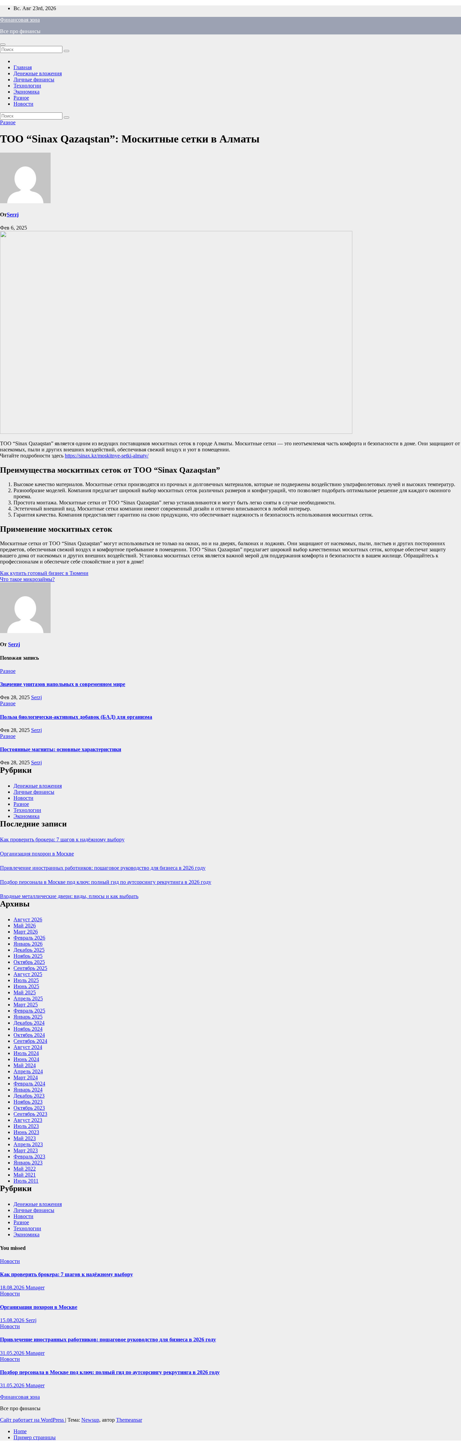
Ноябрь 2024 (28, 1029)
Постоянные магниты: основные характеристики (60, 749)
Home (20, 1431)
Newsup (90, 1420)
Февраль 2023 (29, 1156)
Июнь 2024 (26, 1059)
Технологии (27, 85)
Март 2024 (25, 1077)
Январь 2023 (28, 1162)
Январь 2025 (28, 1017)
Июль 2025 (26, 980)
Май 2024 (24, 1065)
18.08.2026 (13, 1287)
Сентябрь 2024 (30, 1041)
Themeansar (129, 1420)
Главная (22, 67)
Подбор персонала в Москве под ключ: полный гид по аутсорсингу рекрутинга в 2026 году (105, 882)
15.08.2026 (13, 1320)
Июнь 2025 (26, 986)
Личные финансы (33, 79)
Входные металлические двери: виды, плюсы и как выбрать (69, 896)
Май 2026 (24, 925)
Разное (21, 98)
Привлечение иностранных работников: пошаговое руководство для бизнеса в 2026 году (103, 868)
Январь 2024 (28, 1090)
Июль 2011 (25, 1181)
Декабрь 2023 (29, 1096)
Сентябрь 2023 (30, 1114)
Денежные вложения (37, 73)
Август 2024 (27, 1047)
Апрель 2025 (28, 998)
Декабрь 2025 (29, 950)
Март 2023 (25, 1150)
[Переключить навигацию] (2, 45)
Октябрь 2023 (29, 1108)
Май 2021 (24, 1175)
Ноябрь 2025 (28, 956)
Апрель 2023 (28, 1144)
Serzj (13, 214)
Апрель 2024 (28, 1071)
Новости (23, 104)
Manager (35, 1287)
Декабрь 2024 (29, 1023)
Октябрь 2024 (29, 1035)
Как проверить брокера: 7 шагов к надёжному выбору (62, 839)
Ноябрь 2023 (28, 1102)
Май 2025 (24, 992)
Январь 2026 (28, 944)
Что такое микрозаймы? (27, 579)
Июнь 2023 (26, 1132)
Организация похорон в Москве (37, 854)
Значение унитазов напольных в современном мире (62, 684)
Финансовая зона (20, 20)
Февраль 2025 (29, 1011)
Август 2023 (27, 1120)
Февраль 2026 (29, 938)
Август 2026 (27, 919)
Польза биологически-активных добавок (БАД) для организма (76, 717)
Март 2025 (25, 1004)
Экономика (26, 92)
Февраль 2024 (29, 1083)
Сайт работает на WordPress (32, 1420)
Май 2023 (24, 1138)
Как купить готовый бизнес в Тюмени (44, 573)
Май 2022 (24, 1169)
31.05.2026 (13, 1353)
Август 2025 (27, 974)
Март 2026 (25, 932)
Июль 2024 (26, 1053)
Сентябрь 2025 (30, 968)
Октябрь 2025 (29, 962)
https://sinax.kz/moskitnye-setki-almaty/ (106, 455)
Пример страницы (34, 1437)
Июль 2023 (26, 1126)
